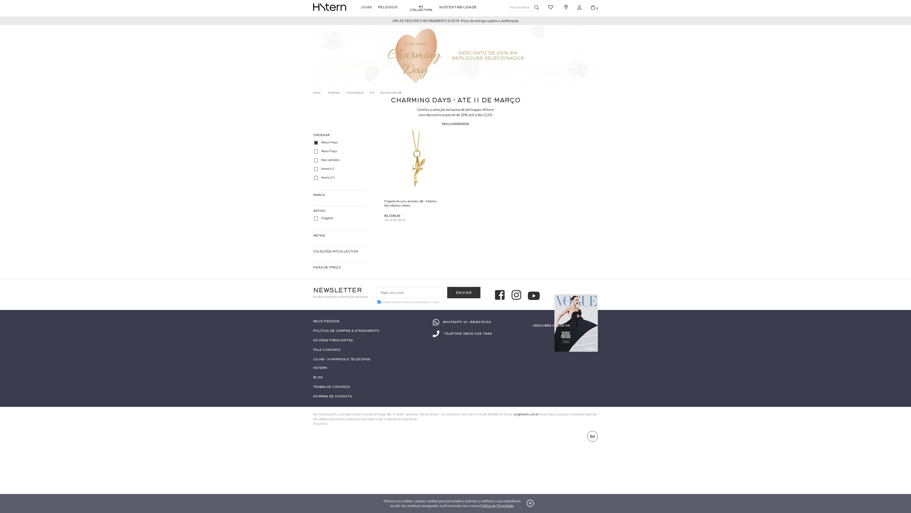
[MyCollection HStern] (421, 8)
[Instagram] (517, 295)
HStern (320, 368)
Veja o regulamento (455, 123)
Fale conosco (327, 350)
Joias (366, 7)
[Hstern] (329, 7)
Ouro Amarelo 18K (391, 92)
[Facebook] (501, 295)
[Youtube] (534, 295)
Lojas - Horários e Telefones (341, 359)
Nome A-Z (328, 169)
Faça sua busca (519, 7)
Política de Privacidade (497, 506)
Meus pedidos (326, 321)
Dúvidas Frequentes (333, 340)
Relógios (387, 7)
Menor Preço (329, 142)
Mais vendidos (330, 160)
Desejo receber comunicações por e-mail (410, 302)
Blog (318, 377)
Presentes (334, 92)
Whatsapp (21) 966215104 (467, 322)
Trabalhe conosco (331, 387)
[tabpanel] (455, 56)
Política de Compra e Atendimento (346, 331)
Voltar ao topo (592, 488)
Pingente (327, 218)
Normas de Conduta (332, 396)
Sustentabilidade (458, 7)
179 (372, 92)
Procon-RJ (320, 424)
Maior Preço (329, 151)
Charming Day (355, 92)
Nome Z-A (328, 178)
